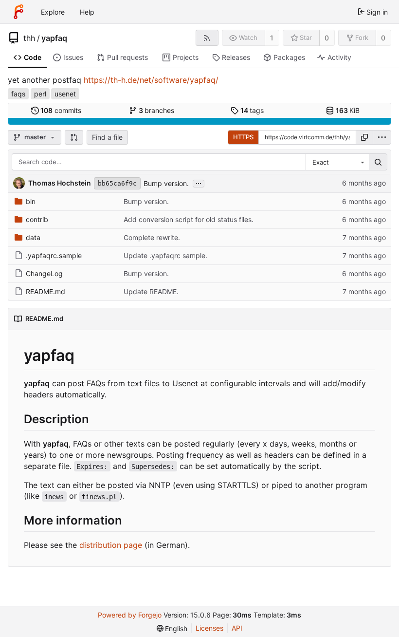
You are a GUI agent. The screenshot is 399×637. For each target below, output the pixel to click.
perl (40, 94)
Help (87, 12)
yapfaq (54, 38)
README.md (45, 291)
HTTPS (243, 137)
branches (157, 110)
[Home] (18, 11)
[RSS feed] (207, 38)
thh (29, 38)
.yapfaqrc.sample (54, 255)
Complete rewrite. (152, 237)
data (33, 237)
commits (60, 110)
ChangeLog (44, 273)
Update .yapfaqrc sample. (165, 255)
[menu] (382, 137)
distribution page (110, 545)
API (237, 628)
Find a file (107, 137)
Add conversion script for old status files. (189, 219)
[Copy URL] (364, 137)
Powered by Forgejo (130, 615)
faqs (18, 94)
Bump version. (166, 183)
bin (31, 201)
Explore (53, 12)
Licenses (209, 628)
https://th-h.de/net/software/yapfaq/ (151, 80)
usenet (65, 94)
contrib (37, 219)
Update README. (151, 291)
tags (252, 110)
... (198, 183)
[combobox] (337, 162)
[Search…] (378, 162)
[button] (74, 137)
